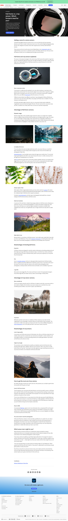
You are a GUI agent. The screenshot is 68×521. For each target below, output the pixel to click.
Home (1, 7)
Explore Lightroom (10, 32)
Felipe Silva (25, 463)
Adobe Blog (57, 512)
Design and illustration (4, 500)
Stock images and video (4, 507)
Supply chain (58, 507)
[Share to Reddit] (37, 472)
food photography (22, 195)
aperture (45, 190)
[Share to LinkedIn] (33, 472)
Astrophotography (18, 154)
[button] (62, 5)
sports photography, (18, 324)
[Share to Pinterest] (35, 472)
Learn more (50, 1)
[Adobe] (2, 5)
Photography (15, 5)
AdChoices (65, 519)
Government (30, 500)
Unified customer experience (18, 500)
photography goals (46, 49)
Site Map (61, 519)
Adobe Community (45, 500)
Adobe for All (58, 511)
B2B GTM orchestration (18, 503)
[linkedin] (14, 519)
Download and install (45, 499)
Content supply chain (17, 499)
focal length (27, 94)
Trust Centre (57, 508)
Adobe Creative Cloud (6, 7)
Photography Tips (28, 5)
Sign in (65, 5)
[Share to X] (30, 472)
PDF (2, 503)
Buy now (45, 5)
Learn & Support (21, 5)
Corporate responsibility (59, 504)
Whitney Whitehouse (18, 463)
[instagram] (11, 519)
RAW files (22, 408)
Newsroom (57, 503)
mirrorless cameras (21, 261)
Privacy (38, 519)
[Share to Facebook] (28, 472)
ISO (17, 159)
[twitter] (12, 519)
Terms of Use (40, 519)
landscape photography (36, 238)
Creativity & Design (8, 5)
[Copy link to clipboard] (39, 472)
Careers (57, 500)
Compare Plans (40, 5)
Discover (16, 7)
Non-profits (30, 499)
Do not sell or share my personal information (53, 519)
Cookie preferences (45, 519)
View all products (4, 508)
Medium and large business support (47, 503)
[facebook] (9, 519)
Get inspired (34, 5)
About (57, 499)
